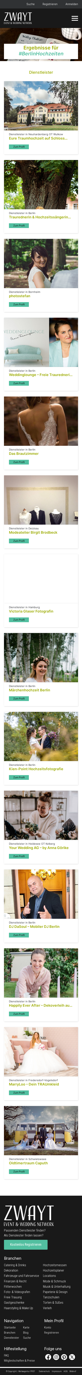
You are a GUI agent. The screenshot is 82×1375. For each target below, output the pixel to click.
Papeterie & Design (55, 1292)
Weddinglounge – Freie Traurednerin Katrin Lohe (40, 375)
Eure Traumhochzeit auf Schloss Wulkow (37, 138)
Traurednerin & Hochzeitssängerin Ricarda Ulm (38, 217)
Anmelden (71, 4)
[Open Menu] (75, 18)
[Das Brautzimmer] (41, 421)
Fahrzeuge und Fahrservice (21, 1276)
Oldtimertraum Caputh (28, 1163)
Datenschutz (44, 1371)
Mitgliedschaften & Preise (19, 1360)
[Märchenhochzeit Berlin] (41, 657)
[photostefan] (41, 263)
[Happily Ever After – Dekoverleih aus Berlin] (41, 973)
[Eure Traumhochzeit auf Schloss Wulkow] (41, 105)
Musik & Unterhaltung (56, 1286)
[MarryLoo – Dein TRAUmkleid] (41, 1051)
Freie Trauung (13, 1297)
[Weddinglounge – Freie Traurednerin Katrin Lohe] (41, 342)
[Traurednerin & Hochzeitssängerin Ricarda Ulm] (41, 184)
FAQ (6, 1355)
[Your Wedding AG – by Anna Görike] (41, 815)
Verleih (47, 1308)
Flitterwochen (13, 1286)
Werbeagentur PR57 (26, 1371)
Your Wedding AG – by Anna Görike (39, 848)
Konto (47, 1327)
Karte (26, 1327)
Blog (25, 1332)
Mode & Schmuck (54, 1281)
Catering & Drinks (15, 1265)
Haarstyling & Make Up (18, 1308)
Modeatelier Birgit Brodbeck (33, 532)
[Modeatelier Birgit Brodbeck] (41, 500)
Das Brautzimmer (24, 454)
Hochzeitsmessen (55, 1265)
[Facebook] (48, 1357)
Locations (49, 1276)
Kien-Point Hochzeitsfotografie (36, 769)
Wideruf (72, 1371)
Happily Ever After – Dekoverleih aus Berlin (40, 1005)
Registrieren (50, 4)
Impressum (57, 1371)
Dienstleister (11, 1338)
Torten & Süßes (53, 1302)
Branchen (9, 1332)
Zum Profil (19, 146)
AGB (65, 1371)
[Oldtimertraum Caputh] (41, 1130)
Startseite (10, 1327)
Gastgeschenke (14, 1302)
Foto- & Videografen (17, 1292)
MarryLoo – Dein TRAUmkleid (34, 1084)
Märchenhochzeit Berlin (29, 690)
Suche (30, 4)
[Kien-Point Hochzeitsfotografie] (41, 736)
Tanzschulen (51, 1297)
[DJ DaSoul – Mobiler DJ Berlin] (41, 894)
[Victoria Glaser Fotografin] (41, 578)
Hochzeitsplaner (53, 1270)
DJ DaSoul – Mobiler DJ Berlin (34, 926)
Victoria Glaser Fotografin (31, 611)
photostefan (19, 296)
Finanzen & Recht (15, 1281)
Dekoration (11, 1270)
